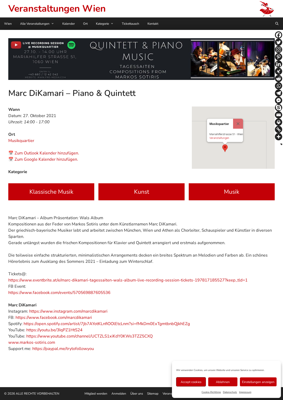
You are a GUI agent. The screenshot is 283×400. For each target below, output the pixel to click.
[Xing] (278, 71)
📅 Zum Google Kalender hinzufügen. (43, 159)
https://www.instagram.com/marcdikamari (68, 311)
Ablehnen (223, 382)
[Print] (278, 122)
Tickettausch (130, 24)
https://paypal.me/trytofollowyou (63, 348)
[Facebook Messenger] (278, 100)
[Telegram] (278, 93)
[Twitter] (278, 42)
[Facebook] (278, 35)
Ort (85, 24)
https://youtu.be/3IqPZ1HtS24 (54, 330)
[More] (278, 136)
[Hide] (281, 144)
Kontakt (153, 24)
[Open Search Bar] (277, 23)
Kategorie (102, 24)
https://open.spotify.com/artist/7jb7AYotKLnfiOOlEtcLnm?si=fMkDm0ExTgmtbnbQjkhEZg (107, 324)
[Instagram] (278, 49)
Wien (8, 24)
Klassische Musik (51, 192)
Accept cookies (191, 382)
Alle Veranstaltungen (35, 24)
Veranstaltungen (219, 137)
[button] (225, 148)
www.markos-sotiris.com (31, 342)
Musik (231, 192)
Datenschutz (230, 392)
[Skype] (278, 107)
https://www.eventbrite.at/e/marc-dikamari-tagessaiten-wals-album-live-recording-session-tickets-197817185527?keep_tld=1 (128, 280)
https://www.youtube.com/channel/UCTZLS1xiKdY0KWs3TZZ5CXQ (89, 336)
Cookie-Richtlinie (211, 392)
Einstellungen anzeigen (258, 382)
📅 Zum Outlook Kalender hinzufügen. (43, 153)
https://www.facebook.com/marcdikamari (54, 317)
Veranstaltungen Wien (57, 8)
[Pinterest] (278, 56)
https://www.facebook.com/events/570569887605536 (59, 292)
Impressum (245, 392)
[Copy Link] (278, 129)
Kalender (68, 24)
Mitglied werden (96, 393)
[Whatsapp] (278, 85)
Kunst (141, 192)
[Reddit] (278, 78)
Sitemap (152, 393)
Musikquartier (21, 140)
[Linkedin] (278, 64)
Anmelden (118, 393)
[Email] (278, 115)
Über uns (136, 393)
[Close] (238, 124)
